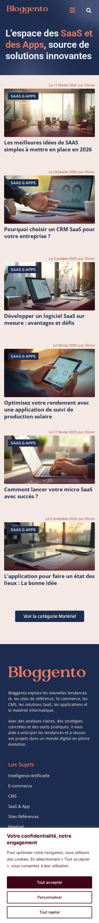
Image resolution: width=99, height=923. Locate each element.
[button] (72, 10)
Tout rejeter (49, 912)
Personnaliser (49, 897)
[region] (49, 875)
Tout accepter (49, 882)
